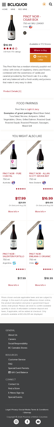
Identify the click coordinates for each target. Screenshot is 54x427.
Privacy (15, 410)
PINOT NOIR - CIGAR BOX (41, 9)
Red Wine (22, 9)
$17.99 (20, 198)
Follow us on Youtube (38, 421)
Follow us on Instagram (16, 421)
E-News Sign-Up (16, 393)
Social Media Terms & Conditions (33, 410)
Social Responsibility (18, 343)
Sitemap (27, 413)
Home (5, 9)
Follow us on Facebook (27, 421)
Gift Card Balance (19, 372)
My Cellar (47, 4)
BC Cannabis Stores (17, 348)
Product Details (12, 91)
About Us (12, 335)
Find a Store (14, 388)
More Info (12, 211)
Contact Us (13, 384)
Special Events (15, 397)
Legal (8, 410)
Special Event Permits (18, 368)
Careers (12, 339)
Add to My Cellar (42, 58)
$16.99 (47, 198)
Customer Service (16, 359)
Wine (13, 9)
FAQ (10, 364)
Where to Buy (40, 50)
